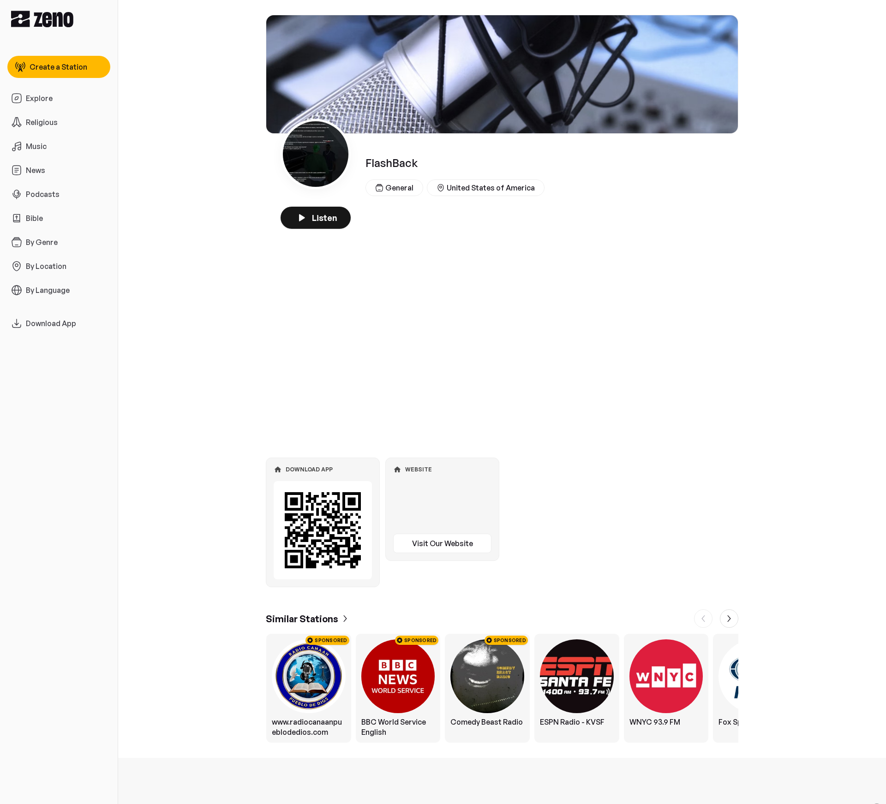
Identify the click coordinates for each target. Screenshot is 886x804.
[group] (502, 688)
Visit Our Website (442, 543)
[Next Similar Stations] (729, 618)
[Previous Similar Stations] (703, 618)
